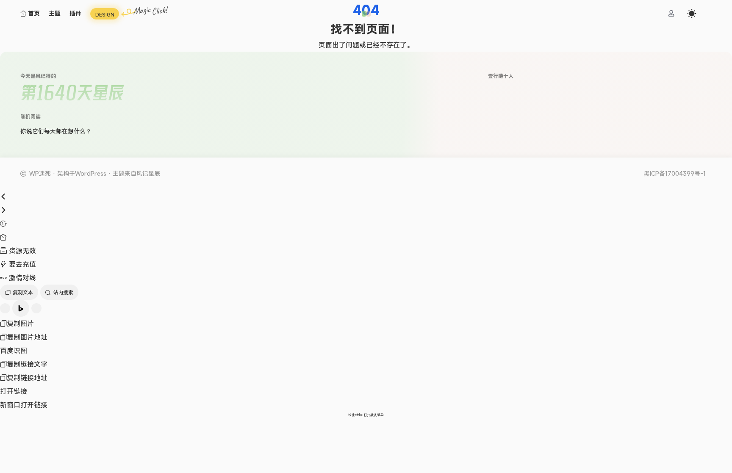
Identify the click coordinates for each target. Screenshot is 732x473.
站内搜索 (63, 292)
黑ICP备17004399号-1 (675, 174)
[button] (366, 13)
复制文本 (23, 292)
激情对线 (21, 277)
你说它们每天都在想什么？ (56, 131)
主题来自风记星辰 (136, 173)
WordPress (90, 173)
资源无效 (21, 250)
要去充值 (21, 264)
